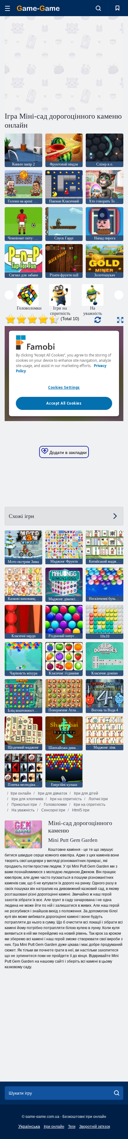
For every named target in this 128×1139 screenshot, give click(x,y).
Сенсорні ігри (52, 810)
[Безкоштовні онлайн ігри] (38, 8)
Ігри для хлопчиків (27, 799)
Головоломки (55, 804)
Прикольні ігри (24, 804)
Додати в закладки (67, 452)
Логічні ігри (98, 799)
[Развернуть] (120, 320)
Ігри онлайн (21, 793)
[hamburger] (7, 8)
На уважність (22, 810)
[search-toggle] (98, 8)
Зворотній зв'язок (94, 1126)
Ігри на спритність (65, 799)
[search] (116, 1093)
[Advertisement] (57, 63)
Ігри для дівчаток (52, 793)
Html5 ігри (80, 810)
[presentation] (9, 294)
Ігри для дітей (85, 793)
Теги (71, 1126)
